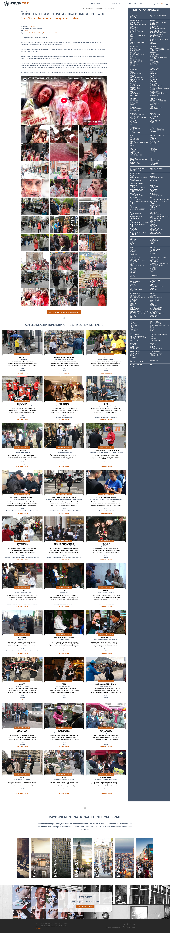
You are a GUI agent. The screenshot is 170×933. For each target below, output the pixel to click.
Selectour (134, 299)
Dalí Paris (133, 98)
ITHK (131, 165)
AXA (131, 43)
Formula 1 (133, 130)
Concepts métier (117, 4)
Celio (132, 76)
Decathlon (134, 101)
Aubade (132, 39)
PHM (131, 264)
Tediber (132, 322)
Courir (132, 92)
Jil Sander (134, 169)
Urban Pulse (134, 340)
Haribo (132, 151)
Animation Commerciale (50, 33)
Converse (133, 90)
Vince (132, 346)
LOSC (131, 206)
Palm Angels (134, 259)
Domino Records (136, 109)
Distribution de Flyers (100, 8)
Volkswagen (134, 348)
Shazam (133, 303)
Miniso (132, 227)
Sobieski (133, 307)
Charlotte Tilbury (137, 79)
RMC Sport (134, 286)
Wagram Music (135, 352)
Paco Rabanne (135, 257)
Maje (132, 217)
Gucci (132, 144)
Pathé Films (134, 261)
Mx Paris (133, 235)
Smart (132, 304)
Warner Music (135, 353)
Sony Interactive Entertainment (140, 311)
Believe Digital (135, 50)
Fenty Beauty (135, 128)
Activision (133, 23)
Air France (134, 27)
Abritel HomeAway (137, 21)
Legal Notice (38, 928)
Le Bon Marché (135, 194)
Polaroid (133, 268)
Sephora (133, 300)
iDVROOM (133, 158)
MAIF (131, 215)
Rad (131, 280)
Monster (133, 231)
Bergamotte (134, 53)
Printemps (134, 271)
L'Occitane (134, 185)
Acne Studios (135, 22)
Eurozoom (134, 123)
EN (162, 4)
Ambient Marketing (17, 604)
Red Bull (133, 282)
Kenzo (132, 175)
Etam (132, 121)
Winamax (133, 356)
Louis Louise (134, 207)
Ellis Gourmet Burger (138, 117)
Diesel (132, 105)
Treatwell (134, 330)
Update (132, 339)
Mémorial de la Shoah (138, 224)
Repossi (133, 285)
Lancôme (133, 193)
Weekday (133, 354)
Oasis (132, 249)
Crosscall (134, 95)
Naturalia (133, 239)
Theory (132, 326)
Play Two (133, 267)
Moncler (133, 228)
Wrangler (133, 357)
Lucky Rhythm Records (138, 209)
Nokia (132, 243)
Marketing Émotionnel (67, 417)
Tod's (132, 327)
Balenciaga (134, 46)
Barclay (133, 48)
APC (131, 37)
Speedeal (133, 312)
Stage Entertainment (138, 314)
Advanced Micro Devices (139, 25)
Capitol (133, 72)
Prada (132, 269)
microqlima (134, 225)
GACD (132, 136)
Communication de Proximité (19, 510)
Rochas (132, 288)
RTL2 (131, 290)
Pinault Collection (137, 265)
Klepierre (133, 179)
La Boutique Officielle (138, 187)
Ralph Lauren (135, 281)
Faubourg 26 (134, 127)
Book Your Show (136, 60)
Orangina (133, 254)
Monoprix (133, 229)
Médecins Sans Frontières (139, 223)
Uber (131, 333)
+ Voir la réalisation (22, 373)
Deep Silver (111, 8)
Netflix (132, 240)
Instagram (134, 162)
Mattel (132, 221)
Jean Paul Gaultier (137, 168)
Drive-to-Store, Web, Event (74, 510)
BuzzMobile (134, 64)
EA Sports (133, 113)
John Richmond (135, 170)
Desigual (133, 103)
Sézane (132, 302)
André (132, 34)
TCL (131, 321)
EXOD (132, 124)
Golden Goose (135, 140)
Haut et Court (135, 152)
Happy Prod (134, 149)
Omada (132, 252)
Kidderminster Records (138, 178)
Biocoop (133, 57)
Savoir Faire (134, 296)
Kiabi (131, 176)
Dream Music (134, 110)
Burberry (133, 62)
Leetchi (132, 198)
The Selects (134, 325)
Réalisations (89, 8)
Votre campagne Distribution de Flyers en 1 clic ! (64, 312)
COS (131, 91)
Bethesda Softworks (137, 54)
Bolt (131, 58)
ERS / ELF (133, 120)
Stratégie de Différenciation (30, 604)
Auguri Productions (137, 42)
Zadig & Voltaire (136, 365)
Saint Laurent (135, 294)
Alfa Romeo (134, 30)
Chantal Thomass (136, 78)
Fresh (132, 131)
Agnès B (133, 26)
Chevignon (133, 80)
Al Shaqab (134, 29)
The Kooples (134, 323)
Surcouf (133, 316)
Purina (132, 272)
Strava (132, 315)
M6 (131, 212)
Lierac (132, 203)
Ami (131, 33)
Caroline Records (136, 74)
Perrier (132, 263)
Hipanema (133, 153)
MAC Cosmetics (135, 213)
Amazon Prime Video (137, 31)
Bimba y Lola (134, 56)
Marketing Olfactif (105, 417)
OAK (131, 248)
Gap (131, 137)
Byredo (132, 65)
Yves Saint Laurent (137, 362)
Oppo (132, 253)
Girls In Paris (135, 138)
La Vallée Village (136, 190)
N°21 (131, 238)
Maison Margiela (136, 216)
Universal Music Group (138, 337)
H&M (131, 148)
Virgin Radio (134, 347)
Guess (132, 145)
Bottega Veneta (136, 61)
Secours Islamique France (139, 298)
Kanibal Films (135, 174)
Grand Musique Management (140, 142)
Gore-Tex (133, 141)
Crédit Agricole (135, 94)
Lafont (132, 191)
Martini (132, 220)
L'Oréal (132, 186)
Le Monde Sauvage (136, 195)
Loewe (132, 205)
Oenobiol (133, 250)
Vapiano (133, 344)
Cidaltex (133, 82)
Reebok (132, 284)
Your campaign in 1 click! (85, 906)
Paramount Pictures (137, 260)
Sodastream (134, 308)
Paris (26, 31)
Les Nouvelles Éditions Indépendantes (140, 201)
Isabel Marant (135, 163)
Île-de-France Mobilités (138, 159)
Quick (132, 275)
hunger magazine (136, 155)
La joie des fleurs (136, 189)
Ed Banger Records (137, 115)
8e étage (133, 17)
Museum (133, 233)
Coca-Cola (134, 87)
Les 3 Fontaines (135, 199)
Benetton (133, 52)
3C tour (133, 16)
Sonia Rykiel (134, 310)
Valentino (133, 343)
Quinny (132, 277)
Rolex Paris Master (137, 289)
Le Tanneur (134, 197)
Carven (132, 75)
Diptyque (133, 107)
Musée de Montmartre (138, 232)
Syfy (131, 318)
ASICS (132, 38)
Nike (131, 242)
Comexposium (135, 88)
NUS (131, 244)
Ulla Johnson (135, 335)
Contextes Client (135, 4)
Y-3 (131, 360)
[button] (19, 857)
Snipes (132, 306)
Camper (133, 71)
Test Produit (114, 417)
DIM (131, 106)
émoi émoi (133, 119)
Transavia (134, 329)
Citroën (133, 83)
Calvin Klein (134, 70)
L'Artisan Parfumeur (137, 183)
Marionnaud (134, 219)
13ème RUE (133, 15)
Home (82, 8)
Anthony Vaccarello (137, 35)
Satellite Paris (135, 295)
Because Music (135, 49)
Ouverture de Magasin (109, 464)
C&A (131, 68)
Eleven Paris (134, 116)
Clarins (133, 84)
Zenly (132, 366)
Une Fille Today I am (137, 336)
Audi (131, 41)
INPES (132, 161)
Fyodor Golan (135, 132)
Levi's (132, 202)
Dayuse (132, 99)
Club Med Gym (135, 86)
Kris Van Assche (136, 180)
